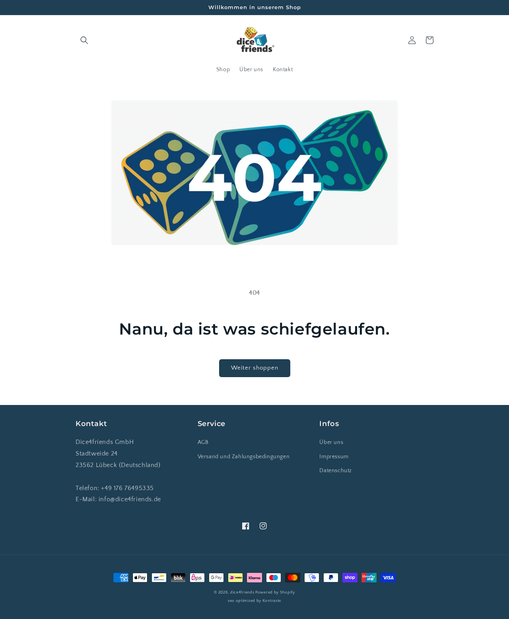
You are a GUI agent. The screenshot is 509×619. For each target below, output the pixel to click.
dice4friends (242, 592)
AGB (203, 442)
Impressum (333, 457)
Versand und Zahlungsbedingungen (244, 457)
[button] (84, 40)
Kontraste (271, 601)
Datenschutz (335, 470)
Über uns (331, 442)
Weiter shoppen (254, 367)
